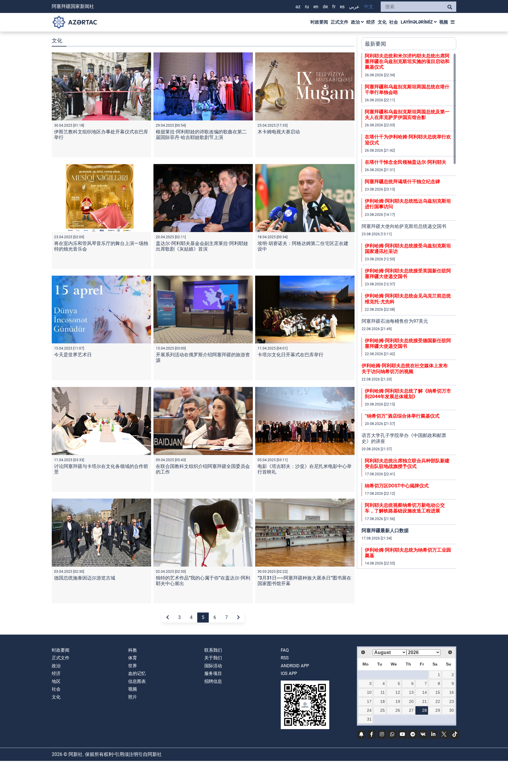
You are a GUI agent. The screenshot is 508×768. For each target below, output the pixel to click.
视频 (443, 22)
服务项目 (213, 673)
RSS (285, 658)
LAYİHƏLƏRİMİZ (417, 22)
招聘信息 (213, 681)
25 (382, 710)
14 (424, 692)
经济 (370, 22)
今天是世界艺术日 (73, 354)
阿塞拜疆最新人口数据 (385, 530)
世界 (132, 665)
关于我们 (213, 658)
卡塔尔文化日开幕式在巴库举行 (290, 354)
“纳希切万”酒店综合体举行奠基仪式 (402, 416)
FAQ (285, 650)
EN (315, 6)
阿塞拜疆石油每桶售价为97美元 (395, 321)
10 (369, 692)
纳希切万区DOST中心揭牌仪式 (397, 486)
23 (451, 701)
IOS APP (289, 673)
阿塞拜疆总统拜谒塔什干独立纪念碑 (402, 181)
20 (411, 701)
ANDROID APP (295, 665)
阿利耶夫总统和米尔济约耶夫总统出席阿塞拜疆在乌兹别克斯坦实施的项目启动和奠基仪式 (407, 61)
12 (397, 692)
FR (333, 6)
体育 (132, 658)
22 (437, 701)
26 (397, 710)
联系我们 (213, 650)
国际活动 (213, 665)
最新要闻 (375, 44)
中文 (368, 6)
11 (382, 692)
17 (369, 701)
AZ (297, 6)
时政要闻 (319, 22)
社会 (393, 22)
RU (307, 6)
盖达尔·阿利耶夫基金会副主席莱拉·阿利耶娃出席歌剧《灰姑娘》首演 (202, 246)
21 (424, 701)
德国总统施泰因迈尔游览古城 (84, 578)
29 (437, 710)
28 (424, 710)
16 (451, 692)
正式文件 (339, 22)
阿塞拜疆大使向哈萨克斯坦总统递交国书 (404, 226)
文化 (382, 22)
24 (369, 710)
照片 (132, 697)
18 (382, 701)
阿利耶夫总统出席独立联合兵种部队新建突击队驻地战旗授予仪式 (407, 463)
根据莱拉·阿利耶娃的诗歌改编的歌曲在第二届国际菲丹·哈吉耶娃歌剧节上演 (201, 134)
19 (397, 701)
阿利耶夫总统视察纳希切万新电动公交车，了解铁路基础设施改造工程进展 (405, 508)
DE (325, 6)
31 (369, 719)
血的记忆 (137, 673)
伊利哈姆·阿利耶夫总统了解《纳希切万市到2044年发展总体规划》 (408, 393)
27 (411, 710)
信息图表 (137, 681)
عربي (354, 6)
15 (437, 692)
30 (451, 710)
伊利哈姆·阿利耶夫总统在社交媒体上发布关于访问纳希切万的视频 (405, 368)
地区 (56, 681)
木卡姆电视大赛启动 (279, 132)
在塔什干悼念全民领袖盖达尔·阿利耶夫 (405, 162)
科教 (132, 650)
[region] (409, 310)
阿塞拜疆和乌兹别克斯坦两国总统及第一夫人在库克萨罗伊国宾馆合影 (407, 114)
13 (411, 692)
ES (342, 6)
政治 (356, 22)
